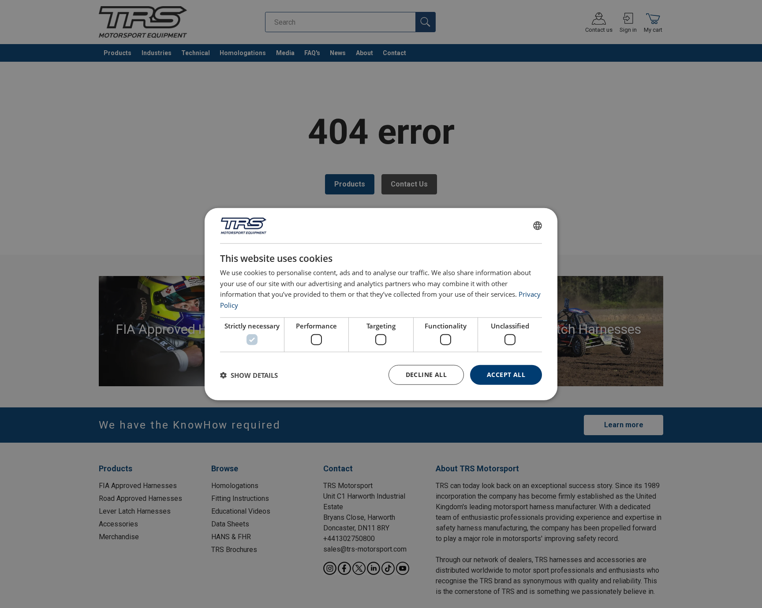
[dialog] (381, 304)
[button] (249, 375)
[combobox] (537, 225)
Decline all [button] (426, 374)
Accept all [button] (506, 374)
